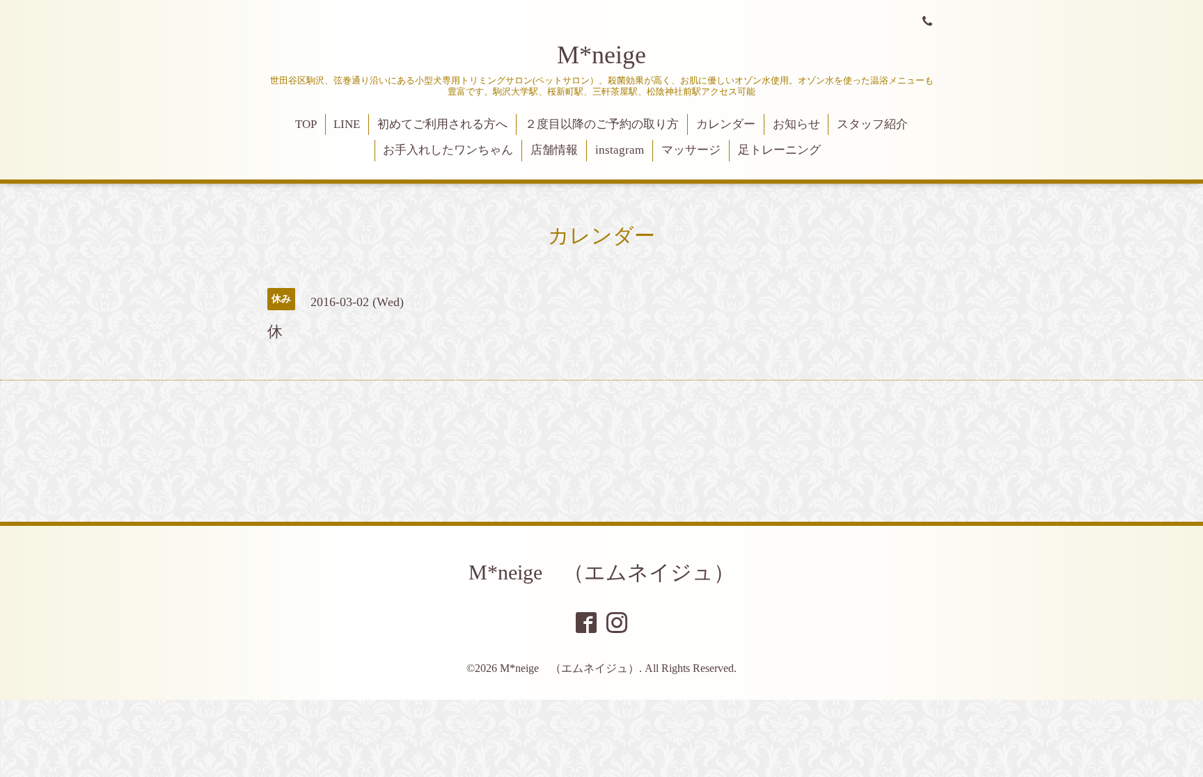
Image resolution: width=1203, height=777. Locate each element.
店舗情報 (554, 150)
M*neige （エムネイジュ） (601, 572)
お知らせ (796, 124)
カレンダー (725, 124)
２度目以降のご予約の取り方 (602, 124)
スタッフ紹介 (872, 124)
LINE (346, 124)
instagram (619, 150)
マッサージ (691, 150)
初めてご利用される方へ (442, 124)
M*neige (601, 55)
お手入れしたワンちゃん (448, 150)
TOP (306, 124)
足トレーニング (779, 150)
